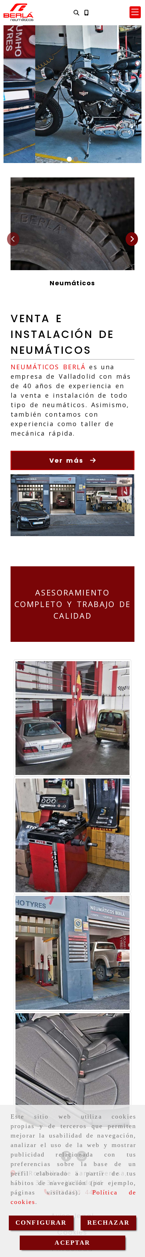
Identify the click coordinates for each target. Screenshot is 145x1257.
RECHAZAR (108, 1222)
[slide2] (75, 159)
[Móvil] (86, 12)
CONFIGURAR (41, 1222)
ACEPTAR (72, 1242)
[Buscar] (76, 12)
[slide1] (69, 159)
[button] (135, 12)
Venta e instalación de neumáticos (62, 334)
